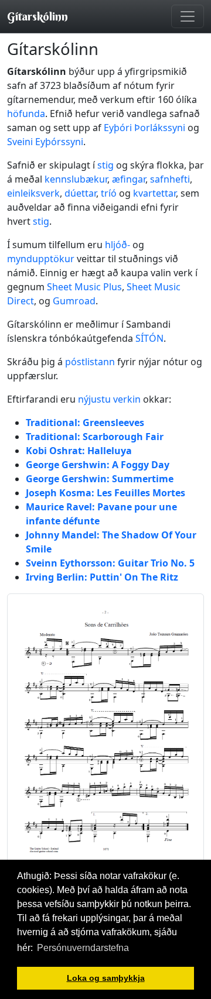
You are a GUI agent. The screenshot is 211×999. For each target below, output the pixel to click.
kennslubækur (76, 179)
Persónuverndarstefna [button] (83, 948)
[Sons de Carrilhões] (105, 730)
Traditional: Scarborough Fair (95, 436)
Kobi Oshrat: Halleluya (79, 450)
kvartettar (154, 193)
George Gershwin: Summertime (99, 478)
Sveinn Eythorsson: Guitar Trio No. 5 (110, 563)
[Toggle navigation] (187, 16)
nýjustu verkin (109, 399)
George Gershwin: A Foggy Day (97, 464)
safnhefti (170, 179)
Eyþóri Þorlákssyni (144, 127)
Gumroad (74, 300)
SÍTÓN (149, 338)
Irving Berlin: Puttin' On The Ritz (102, 577)
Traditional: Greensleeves (85, 422)
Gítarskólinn (37, 16)
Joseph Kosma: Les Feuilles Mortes (105, 492)
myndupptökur (40, 258)
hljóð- (117, 244)
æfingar (128, 179)
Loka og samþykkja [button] (106, 978)
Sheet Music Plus (84, 286)
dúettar (80, 193)
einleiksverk (33, 193)
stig (105, 165)
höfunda (26, 113)
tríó (109, 193)
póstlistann (90, 361)
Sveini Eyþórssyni (45, 141)
